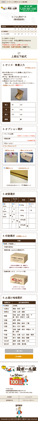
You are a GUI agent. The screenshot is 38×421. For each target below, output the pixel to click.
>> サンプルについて (9, 146)
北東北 (6, 308)
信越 (5, 320)
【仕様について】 (8, 85)
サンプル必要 (8, 134)
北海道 (6, 305)
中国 (5, 334)
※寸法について (30, 67)
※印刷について (21, 236)
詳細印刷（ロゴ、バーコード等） (15, 271)
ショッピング (28, 397)
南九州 (6, 344)
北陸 (5, 326)
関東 (5, 316)
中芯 (23, 200)
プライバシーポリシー (28, 400)
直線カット (9, 168)
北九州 (6, 341)
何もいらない (8, 143)
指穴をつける (9, 150)
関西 (5, 330)
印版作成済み (8, 247)
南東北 (6, 312)
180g (22, 215)
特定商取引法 (9, 400)
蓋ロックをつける (27, 150)
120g (22, 205)
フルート (7, 200)
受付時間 (7, 47)
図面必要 (7, 138)
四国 (5, 338)
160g (22, 210)
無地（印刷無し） (10, 244)
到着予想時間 (15, 47)
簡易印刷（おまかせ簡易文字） (14, 250)
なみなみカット (23, 168)
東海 (5, 323)
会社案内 (9, 397)
